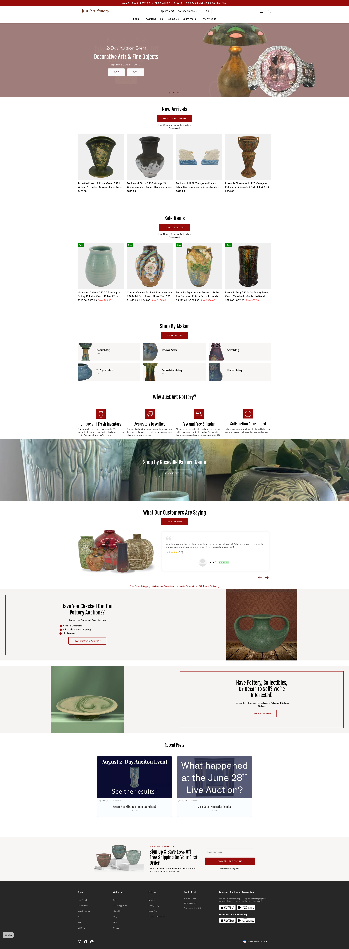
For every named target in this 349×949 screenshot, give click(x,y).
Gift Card (81, 932)
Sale (79, 927)
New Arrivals (82, 904)
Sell (162, 19)
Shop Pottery (83, 910)
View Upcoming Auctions (87, 645)
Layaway (151, 904)
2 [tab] (173, 92)
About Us (173, 19)
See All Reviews (174, 521)
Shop (136, 19)
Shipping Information (156, 921)
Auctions (151, 19)
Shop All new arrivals (174, 118)
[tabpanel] (174, 60)
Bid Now (126, 76)
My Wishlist (209, 19)
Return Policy (153, 915)
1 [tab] (169, 92)
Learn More (190, 19)
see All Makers (174, 335)
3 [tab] (178, 92)
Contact (116, 932)
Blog (115, 921)
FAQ (115, 927)
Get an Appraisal (120, 910)
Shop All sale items (175, 227)
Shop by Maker (84, 915)
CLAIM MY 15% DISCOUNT (230, 865)
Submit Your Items (261, 717)
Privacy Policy (153, 910)
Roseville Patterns (174, 473)
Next (344, 62)
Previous (4, 60)
